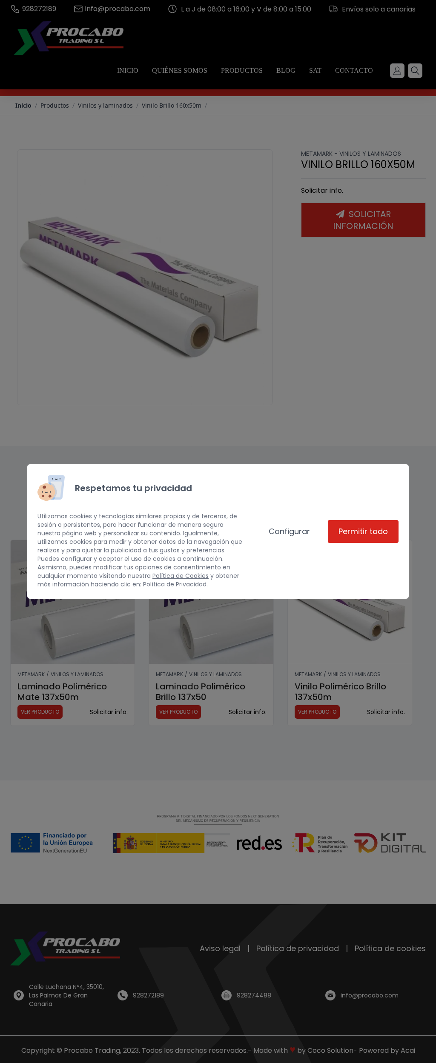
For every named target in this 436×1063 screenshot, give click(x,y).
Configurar (289, 531)
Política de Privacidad (175, 584)
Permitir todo (363, 531)
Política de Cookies (180, 576)
